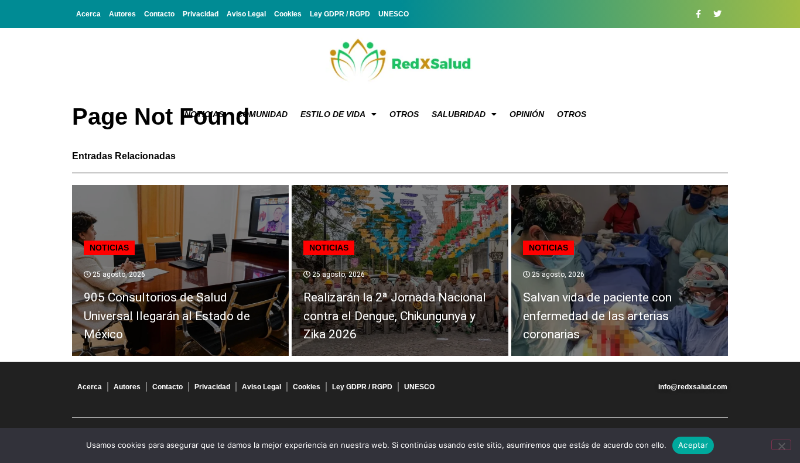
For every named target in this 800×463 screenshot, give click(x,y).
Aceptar (693, 445)
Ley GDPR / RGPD (340, 14)
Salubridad (459, 114)
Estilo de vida (332, 114)
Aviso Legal (246, 14)
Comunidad (262, 114)
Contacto (159, 14)
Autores (122, 14)
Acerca (88, 14)
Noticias (204, 114)
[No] (781, 445)
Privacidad (200, 14)
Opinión (527, 114)
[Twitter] (717, 14)
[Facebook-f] (698, 14)
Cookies (288, 14)
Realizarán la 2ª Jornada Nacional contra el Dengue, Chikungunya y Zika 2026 (394, 315)
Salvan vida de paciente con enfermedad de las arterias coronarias (597, 315)
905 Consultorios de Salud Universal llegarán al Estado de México (167, 315)
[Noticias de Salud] (400, 61)
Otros (404, 114)
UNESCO (393, 14)
